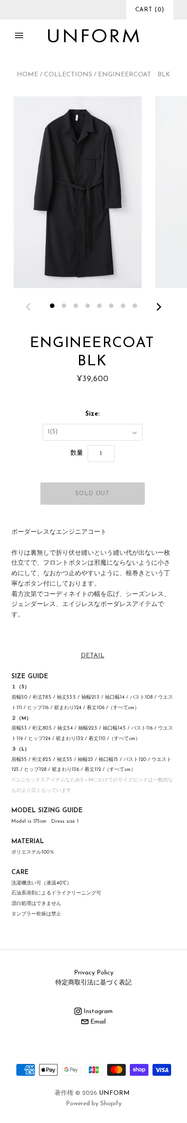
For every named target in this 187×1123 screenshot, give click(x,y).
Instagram (97, 1011)
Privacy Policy (93, 972)
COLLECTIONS (68, 74)
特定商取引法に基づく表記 (93, 982)
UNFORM (114, 1093)
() (149, 10)
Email (97, 1022)
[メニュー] (19, 35)
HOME (27, 74)
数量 (76, 453)
